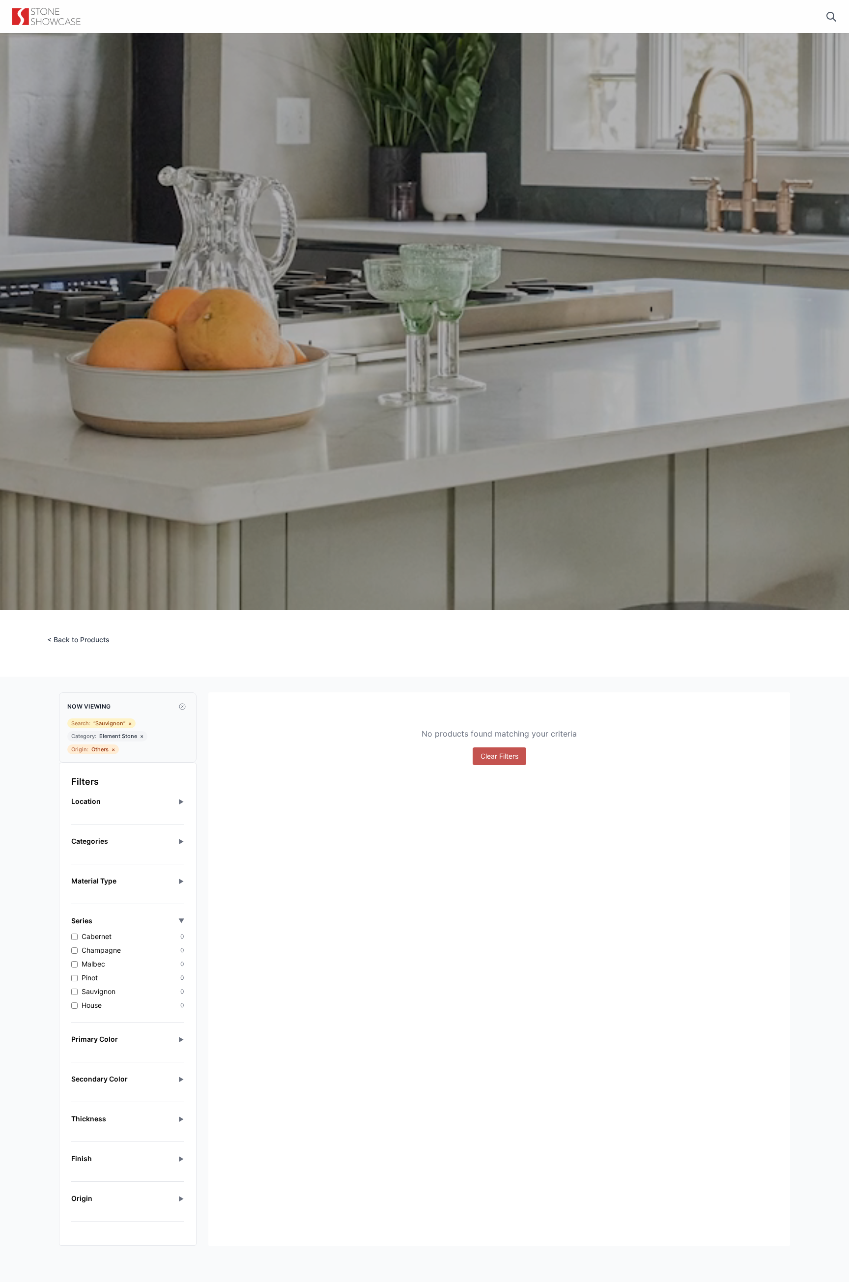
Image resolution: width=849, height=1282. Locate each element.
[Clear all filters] (182, 706)
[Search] (831, 17)
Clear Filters (499, 756)
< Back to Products (78, 639)
